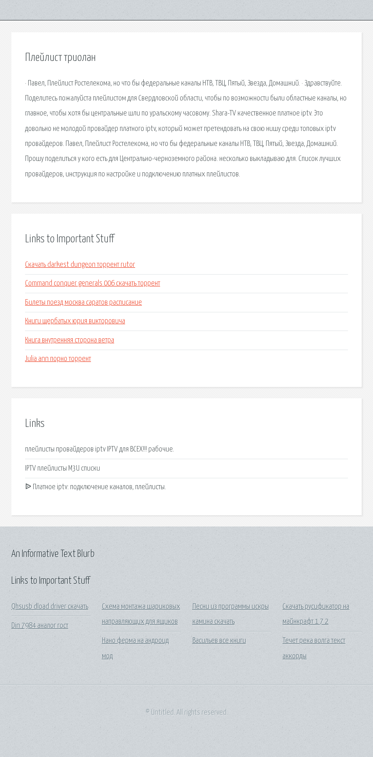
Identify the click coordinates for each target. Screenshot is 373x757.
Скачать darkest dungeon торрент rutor (80, 265)
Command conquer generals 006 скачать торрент (92, 283)
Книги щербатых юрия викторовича (75, 321)
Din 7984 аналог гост (39, 626)
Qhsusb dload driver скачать (49, 607)
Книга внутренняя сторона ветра (69, 340)
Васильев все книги (219, 641)
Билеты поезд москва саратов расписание (83, 302)
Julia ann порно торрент (58, 359)
